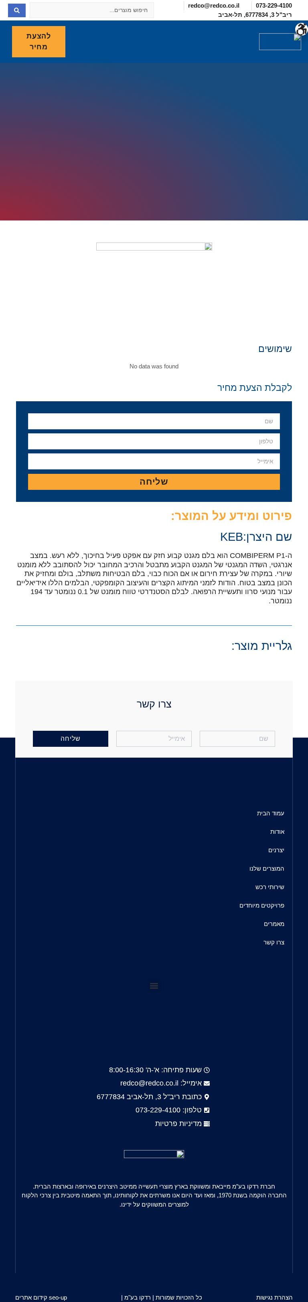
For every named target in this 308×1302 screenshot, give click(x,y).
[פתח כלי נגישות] (301, 29)
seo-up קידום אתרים (41, 1297)
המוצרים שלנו (266, 868)
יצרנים (276, 850)
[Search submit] (17, 10)
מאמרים (274, 923)
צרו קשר (273, 942)
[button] (227, 42)
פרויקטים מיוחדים (261, 905)
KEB (231, 536)
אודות (277, 831)
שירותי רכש (269, 887)
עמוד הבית (270, 813)
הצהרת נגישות (274, 1297)
